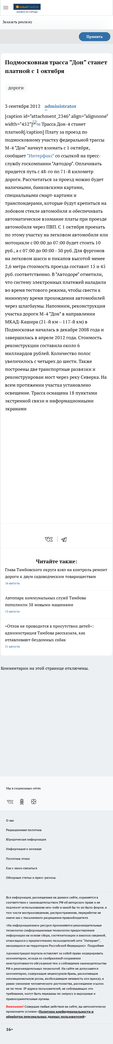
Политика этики (18, 859)
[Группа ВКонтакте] (10, 802)
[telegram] (65, 539)
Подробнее (96, 946)
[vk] (49, 539)
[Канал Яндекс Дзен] (34, 802)
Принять (94, 36)
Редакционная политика (24, 830)
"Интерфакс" (40, 156)
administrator (60, 106)
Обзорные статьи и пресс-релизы (31, 878)
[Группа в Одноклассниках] (22, 802)
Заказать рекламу (17, 22)
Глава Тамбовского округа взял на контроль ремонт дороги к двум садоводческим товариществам (56, 576)
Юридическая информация (26, 839)
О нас (10, 820)
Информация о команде (24, 849)
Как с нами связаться (21, 868)
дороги (16, 88)
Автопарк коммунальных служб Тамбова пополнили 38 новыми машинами (45, 604)
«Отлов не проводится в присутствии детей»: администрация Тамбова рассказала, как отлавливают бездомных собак (49, 635)
